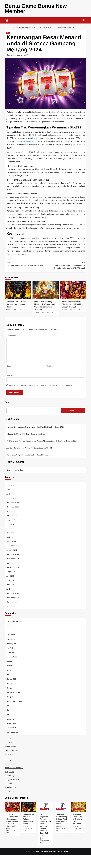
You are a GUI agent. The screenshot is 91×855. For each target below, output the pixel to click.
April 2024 (10, 589)
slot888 (9, 714)
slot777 (9, 706)
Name (9, 366)
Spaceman (10, 719)
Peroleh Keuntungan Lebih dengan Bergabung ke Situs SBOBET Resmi (69, 265)
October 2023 (11, 602)
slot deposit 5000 (11, 791)
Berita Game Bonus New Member (36, 8)
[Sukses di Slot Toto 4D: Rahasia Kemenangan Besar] (18, 290)
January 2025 (11, 550)
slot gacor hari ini (13, 692)
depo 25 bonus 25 (11, 746)
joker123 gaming (11, 750)
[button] (7, 20)
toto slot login (10, 775)
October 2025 (11, 511)
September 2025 (12, 515)
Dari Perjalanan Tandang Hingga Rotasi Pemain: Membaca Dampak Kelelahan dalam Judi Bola (41, 441)
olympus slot (9, 772)
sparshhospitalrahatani (30, 141)
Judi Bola (9, 630)
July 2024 (10, 576)
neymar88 (10, 652)
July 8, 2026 (61, 828)
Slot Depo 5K (11, 683)
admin (10, 55)
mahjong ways (10, 760)
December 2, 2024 (20, 55)
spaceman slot (10, 764)
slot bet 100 (9, 742)
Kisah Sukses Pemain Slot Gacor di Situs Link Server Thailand (72, 304)
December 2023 (12, 593)
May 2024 (10, 585)
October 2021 (11, 606)
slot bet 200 (11, 679)
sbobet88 (10, 666)
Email (49, 366)
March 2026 (11, 498)
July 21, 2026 (45, 840)
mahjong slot (11, 643)
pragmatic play (10, 787)
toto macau (9, 754)
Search (8, 402)
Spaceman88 (11, 723)
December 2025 (12, 502)
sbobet (9, 661)
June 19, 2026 (45, 312)
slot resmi (8, 783)
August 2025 (11, 520)
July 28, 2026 (17, 309)
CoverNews (52, 851)
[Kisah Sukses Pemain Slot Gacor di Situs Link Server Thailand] (73, 290)
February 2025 (12, 546)
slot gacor (10, 688)
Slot (8, 32)
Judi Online (10, 635)
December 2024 (12, 554)
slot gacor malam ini (12, 779)
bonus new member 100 (14, 768)
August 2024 (11, 572)
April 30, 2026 (73, 309)
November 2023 (12, 598)
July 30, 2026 (11, 830)
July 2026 (10, 485)
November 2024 (12, 559)
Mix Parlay (10, 648)
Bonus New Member (14, 621)
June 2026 (10, 490)
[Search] (83, 20)
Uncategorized (12, 732)
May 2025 (10, 533)
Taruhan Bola (11, 728)
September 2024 (12, 567)
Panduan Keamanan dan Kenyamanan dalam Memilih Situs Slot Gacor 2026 (35, 427)
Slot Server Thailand (14, 701)
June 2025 (10, 528)
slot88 (8, 710)
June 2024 (10, 580)
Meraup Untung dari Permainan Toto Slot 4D (25, 264)
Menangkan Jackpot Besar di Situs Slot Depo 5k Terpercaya (29, 455)
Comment (11, 336)
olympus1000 (11, 657)
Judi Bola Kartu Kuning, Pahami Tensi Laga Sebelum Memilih (29, 448)
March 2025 (11, 541)
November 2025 (12, 507)
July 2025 (10, 524)
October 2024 (11, 563)
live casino (10, 639)
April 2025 (10, 537)
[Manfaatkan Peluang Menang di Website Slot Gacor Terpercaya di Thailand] (46, 290)
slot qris (9, 697)
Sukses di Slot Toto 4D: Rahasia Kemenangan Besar (16, 304)
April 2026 (10, 494)
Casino (9, 626)
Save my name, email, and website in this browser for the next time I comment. (41, 385)
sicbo (8, 670)
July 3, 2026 (78, 828)
